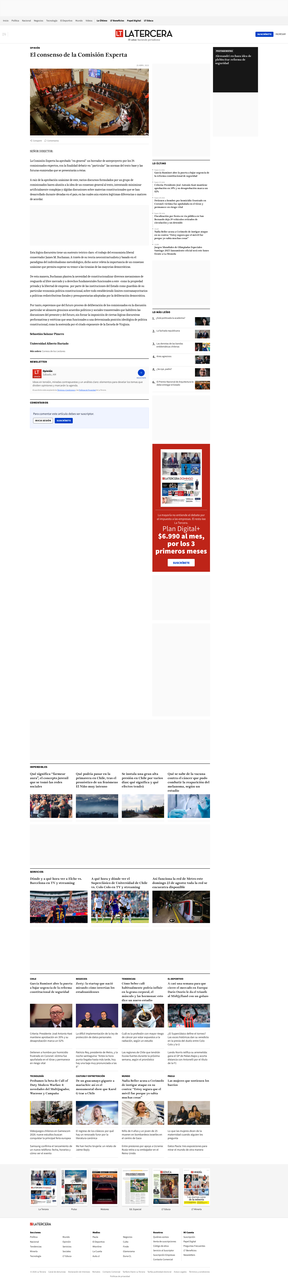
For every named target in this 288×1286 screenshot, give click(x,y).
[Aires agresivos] (202, 359)
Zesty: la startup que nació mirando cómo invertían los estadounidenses (95, 988)
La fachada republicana (168, 330)
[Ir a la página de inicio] (144, 34)
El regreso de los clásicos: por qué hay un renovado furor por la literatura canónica (95, 1134)
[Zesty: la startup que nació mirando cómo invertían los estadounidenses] (97, 1016)
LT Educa (148, 20)
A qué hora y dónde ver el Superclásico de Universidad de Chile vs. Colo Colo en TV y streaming (119, 883)
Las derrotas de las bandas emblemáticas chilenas (169, 345)
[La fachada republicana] (202, 334)
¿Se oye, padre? (164, 369)
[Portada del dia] (181, 505)
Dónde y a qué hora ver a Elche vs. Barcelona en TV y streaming (56, 881)
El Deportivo (66, 20)
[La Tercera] (43, 1204)
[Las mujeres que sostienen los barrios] (189, 1113)
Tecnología (51, 20)
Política (15, 20)
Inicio (6, 20)
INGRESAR (281, 34)
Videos (89, 20)
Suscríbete (65, 420)
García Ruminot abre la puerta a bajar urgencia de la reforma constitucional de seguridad (181, 174)
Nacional (26, 20)
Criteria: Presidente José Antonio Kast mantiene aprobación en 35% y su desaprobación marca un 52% (181, 188)
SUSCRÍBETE (181, 563)
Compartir (37, 140)
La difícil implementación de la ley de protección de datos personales (97, 1035)
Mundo (79, 20)
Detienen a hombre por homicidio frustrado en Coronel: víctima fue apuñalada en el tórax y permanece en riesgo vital (180, 204)
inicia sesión (43, 420)
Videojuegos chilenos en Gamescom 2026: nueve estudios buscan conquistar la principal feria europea (50, 1134)
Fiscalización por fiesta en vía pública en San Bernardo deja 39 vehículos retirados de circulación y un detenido (179, 219)
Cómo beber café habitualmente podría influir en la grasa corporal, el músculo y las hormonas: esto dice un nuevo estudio (142, 992)
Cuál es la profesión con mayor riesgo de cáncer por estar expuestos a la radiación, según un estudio (143, 1037)
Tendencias (128, 978)
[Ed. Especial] (135, 1204)
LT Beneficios (117, 20)
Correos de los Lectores (53, 351)
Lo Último (102, 20)
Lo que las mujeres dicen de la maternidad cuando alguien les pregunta (185, 1134)
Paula (171, 1076)
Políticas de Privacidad (87, 390)
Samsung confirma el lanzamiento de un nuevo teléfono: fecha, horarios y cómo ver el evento (51, 1149)
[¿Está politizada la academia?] (202, 321)
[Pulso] (74, 1204)
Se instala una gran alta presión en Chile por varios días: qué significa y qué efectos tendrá (142, 780)
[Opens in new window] (104, 1204)
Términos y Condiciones (66, 390)
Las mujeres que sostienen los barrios (188, 1083)
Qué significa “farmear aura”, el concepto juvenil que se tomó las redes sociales (49, 780)
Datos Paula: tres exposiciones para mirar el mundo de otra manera (187, 1147)
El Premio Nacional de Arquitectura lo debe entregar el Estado (175, 383)
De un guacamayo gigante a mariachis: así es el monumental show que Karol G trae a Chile (96, 1087)
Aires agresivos (164, 356)
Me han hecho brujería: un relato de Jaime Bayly (96, 1147)
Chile (33, 978)
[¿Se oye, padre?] (202, 372)
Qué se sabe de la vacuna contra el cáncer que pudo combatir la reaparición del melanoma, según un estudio (188, 782)
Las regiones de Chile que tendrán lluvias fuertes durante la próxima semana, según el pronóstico (141, 1056)
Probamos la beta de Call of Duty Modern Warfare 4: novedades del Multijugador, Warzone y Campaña (50, 1087)
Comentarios (53, 140)
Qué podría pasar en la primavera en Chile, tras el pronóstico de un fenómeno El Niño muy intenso (97, 780)
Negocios (38, 20)
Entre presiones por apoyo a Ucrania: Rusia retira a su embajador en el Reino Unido (142, 1149)
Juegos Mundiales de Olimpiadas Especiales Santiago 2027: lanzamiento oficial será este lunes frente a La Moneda (181, 250)
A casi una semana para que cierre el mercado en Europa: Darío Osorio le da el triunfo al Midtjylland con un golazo (188, 990)
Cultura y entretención (90, 1076)
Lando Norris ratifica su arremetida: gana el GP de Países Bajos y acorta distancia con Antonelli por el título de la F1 (187, 1058)
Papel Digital (134, 20)
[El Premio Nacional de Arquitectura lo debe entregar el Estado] (202, 385)
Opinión (35, 47)
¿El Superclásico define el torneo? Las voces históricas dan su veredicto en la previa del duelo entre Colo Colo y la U (188, 1039)
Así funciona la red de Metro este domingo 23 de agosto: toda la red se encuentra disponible (179, 883)
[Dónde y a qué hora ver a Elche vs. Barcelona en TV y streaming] (59, 907)
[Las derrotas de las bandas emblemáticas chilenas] (202, 347)
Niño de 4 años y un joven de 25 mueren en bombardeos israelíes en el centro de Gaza (142, 1134)
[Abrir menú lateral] (5, 34)
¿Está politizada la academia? (170, 318)
